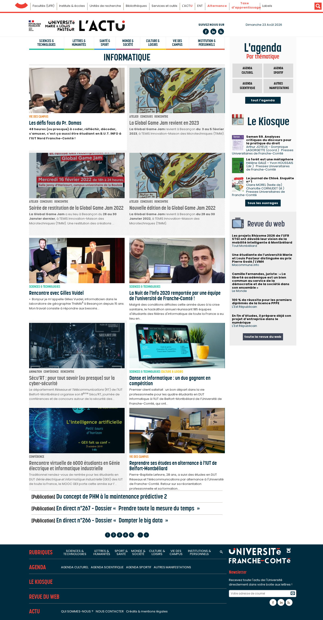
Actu (34, 611)
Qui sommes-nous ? (77, 611)
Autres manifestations (279, 85)
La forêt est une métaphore (269, 159)
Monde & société (128, 43)
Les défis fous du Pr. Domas (55, 123)
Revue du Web (44, 596)
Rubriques (40, 552)
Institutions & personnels (199, 552)
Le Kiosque (40, 581)
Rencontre (161, 117)
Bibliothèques (136, 6)
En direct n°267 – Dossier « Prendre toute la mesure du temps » (115, 508)
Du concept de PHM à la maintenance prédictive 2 (99, 496)
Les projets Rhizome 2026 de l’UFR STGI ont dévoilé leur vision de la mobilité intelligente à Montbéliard (262, 239)
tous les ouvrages (263, 203)
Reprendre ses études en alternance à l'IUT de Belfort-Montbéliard (173, 466)
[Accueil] (76, 25)
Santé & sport (105, 43)
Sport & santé (121, 552)
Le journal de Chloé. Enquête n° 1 (270, 180)
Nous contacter (110, 611)
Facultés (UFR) (43, 6)
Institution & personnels (207, 43)
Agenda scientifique (247, 85)
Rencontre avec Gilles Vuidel (56, 293)
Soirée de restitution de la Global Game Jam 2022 (76, 208)
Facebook (206, 31)
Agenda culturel (247, 70)
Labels (267, 6)
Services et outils (164, 6)
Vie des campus (177, 43)
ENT (200, 6)
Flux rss (221, 31)
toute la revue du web (262, 336)
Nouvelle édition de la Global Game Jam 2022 (172, 208)
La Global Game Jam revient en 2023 (164, 123)
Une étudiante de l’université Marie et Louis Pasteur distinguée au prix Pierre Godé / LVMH (262, 258)
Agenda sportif (278, 70)
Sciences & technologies (46, 43)
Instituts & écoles (72, 6)
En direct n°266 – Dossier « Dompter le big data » (99, 520)
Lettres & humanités (79, 43)
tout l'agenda (263, 100)
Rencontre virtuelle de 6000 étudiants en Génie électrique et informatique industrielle (74, 466)
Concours (146, 117)
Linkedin (213, 31)
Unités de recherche (105, 6)
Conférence (51, 372)
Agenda (37, 567)
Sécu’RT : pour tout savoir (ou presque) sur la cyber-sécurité (72, 381)
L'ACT (187, 6)
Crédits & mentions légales (147, 611)
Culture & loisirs (153, 43)
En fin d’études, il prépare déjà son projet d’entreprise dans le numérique (261, 319)
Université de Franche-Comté (21, 4)
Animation (35, 372)
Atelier (134, 117)
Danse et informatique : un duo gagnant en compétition (169, 381)
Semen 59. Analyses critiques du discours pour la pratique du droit (268, 140)
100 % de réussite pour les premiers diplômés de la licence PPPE (262, 301)
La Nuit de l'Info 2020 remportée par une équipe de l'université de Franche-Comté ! (175, 296)
